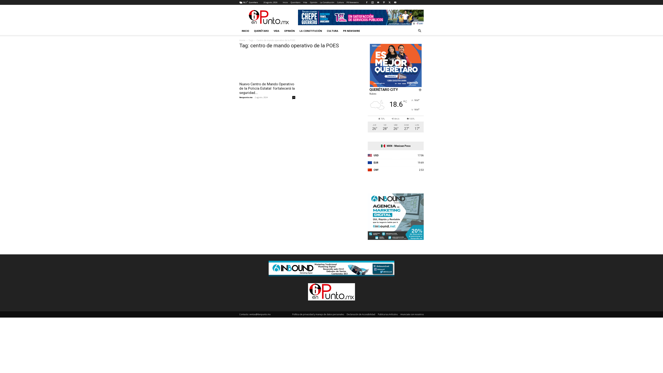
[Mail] (378, 2)
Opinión (313, 2)
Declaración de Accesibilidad (361, 314)
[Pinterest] (383, 2)
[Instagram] (372, 2)
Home (242, 40)
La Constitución (327, 2)
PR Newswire (353, 2)
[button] (419, 31)
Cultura (340, 2)
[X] (389, 2)
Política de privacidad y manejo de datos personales (318, 314)
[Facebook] (366, 2)
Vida (305, 2)
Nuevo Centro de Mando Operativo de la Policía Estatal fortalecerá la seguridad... (267, 88)
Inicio (285, 2)
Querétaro (295, 2)
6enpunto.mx (245, 97)
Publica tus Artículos (388, 314)
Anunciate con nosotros (412, 314)
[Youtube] (395, 2)
